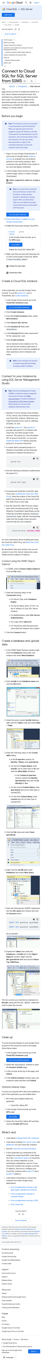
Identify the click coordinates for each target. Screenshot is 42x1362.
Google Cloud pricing (9, 1256)
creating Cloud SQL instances (27, 1138)
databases (10, 1145)
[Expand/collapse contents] (14, 40)
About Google (6, 1339)
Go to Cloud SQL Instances (19, 307)
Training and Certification (10, 1307)
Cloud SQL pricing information (24, 1149)
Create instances (21, 296)
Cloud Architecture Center (11, 1304)
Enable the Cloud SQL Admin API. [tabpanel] (22, 243)
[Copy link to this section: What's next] (18, 1132)
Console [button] (11, 232)
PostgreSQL (23, 86)
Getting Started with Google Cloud (14, 1297)
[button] (23, 181)
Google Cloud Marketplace (11, 1260)
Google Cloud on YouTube (11, 1328)
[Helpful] (15, 29)
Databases (25, 22)
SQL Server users (30, 1142)
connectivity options (21, 1158)
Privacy (16, 1339)
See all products (7, 1253)
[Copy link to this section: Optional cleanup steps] (28, 1087)
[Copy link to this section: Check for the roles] (27, 266)
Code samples (7, 1300)
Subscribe (35, 1351)
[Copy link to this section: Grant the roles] (24, 272)
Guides (17, 25)
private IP (10, 1174)
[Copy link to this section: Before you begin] (25, 116)
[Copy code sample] (37, 458)
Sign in (36, 3)
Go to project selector (17, 215)
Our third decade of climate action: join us (17, 1346)
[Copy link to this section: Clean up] (15, 1037)
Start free (8, 15)
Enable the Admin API (14, 441)
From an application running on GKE (24, 1200)
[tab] (11, 231)
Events (4, 1321)
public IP (30, 1171)
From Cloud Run (17, 1204)
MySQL (12, 86)
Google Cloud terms (10, 1343)
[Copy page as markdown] (32, 81)
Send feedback (10, 34)
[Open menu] (3, 2)
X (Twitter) (5, 1324)
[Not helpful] (19, 29)
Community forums (9, 1273)
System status (7, 1284)
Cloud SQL (11, 9)
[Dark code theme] (34, 458)
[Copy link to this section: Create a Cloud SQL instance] (4, 285)
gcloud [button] (21, 232)
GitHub (4, 1293)
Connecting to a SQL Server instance (21, 401)
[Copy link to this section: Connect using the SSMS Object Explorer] (12, 564)
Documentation (14, 22)
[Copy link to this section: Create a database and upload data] (9, 644)
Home (4, 22)
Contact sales (6, 1263)
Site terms (24, 1339)
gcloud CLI (21, 293)
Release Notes (7, 1280)
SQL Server (27, 9)
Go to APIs (16, 245)
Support (5, 1277)
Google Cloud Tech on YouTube (13, 1331)
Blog (3, 1317)
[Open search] (26, 2)
